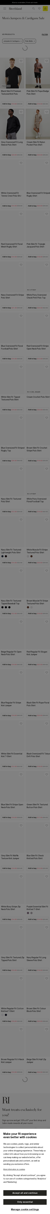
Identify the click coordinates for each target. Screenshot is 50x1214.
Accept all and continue (25, 1193)
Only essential (25, 1202)
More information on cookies (14, 1169)
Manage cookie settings (25, 1209)
